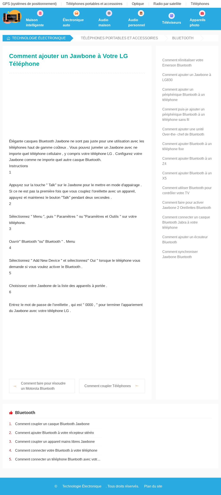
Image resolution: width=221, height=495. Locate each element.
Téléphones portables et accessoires (119, 38)
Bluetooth (183, 38)
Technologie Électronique (39, 38)
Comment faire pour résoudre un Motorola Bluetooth (43, 385)
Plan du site (153, 486)
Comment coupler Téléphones (107, 386)
